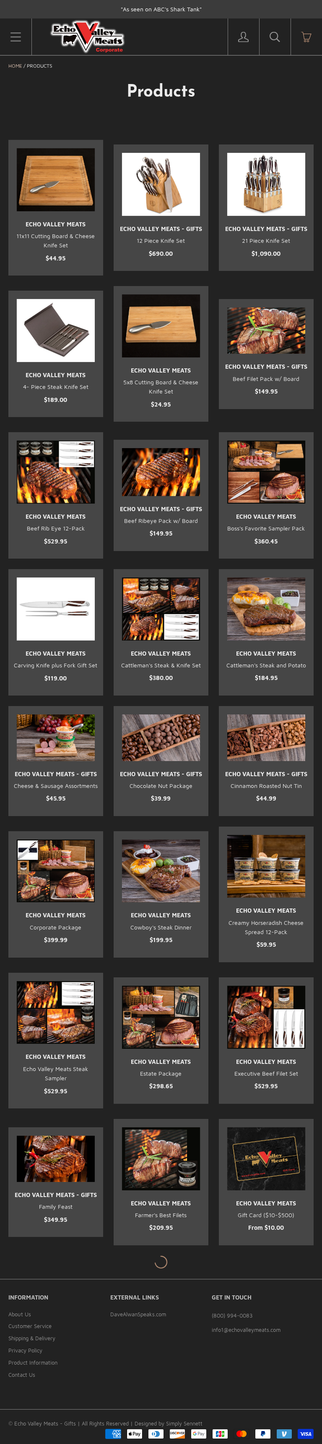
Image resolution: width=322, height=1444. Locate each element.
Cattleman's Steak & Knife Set (161, 665)
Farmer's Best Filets (161, 1214)
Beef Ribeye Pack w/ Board (161, 520)
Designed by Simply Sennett (169, 1423)
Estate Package (161, 1073)
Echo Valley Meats (56, 224)
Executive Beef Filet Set (266, 1073)
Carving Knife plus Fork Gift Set (55, 665)
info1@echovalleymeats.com (246, 1329)
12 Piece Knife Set (161, 240)
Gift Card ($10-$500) (266, 1214)
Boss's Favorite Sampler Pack (266, 528)
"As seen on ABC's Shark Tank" (161, 9)
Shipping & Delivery (31, 1338)
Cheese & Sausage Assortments (56, 785)
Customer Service (30, 1326)
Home (15, 66)
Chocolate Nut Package (161, 785)
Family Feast (56, 1206)
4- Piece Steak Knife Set (55, 386)
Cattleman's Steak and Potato (266, 665)
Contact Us (21, 1374)
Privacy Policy (25, 1350)
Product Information (32, 1362)
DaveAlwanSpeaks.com (138, 1314)
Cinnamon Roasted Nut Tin (266, 785)
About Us (19, 1314)
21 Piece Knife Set (266, 240)
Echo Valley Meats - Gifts (161, 228)
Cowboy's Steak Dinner (161, 927)
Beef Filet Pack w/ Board (266, 378)
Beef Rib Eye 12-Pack (56, 528)
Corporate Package (55, 927)
